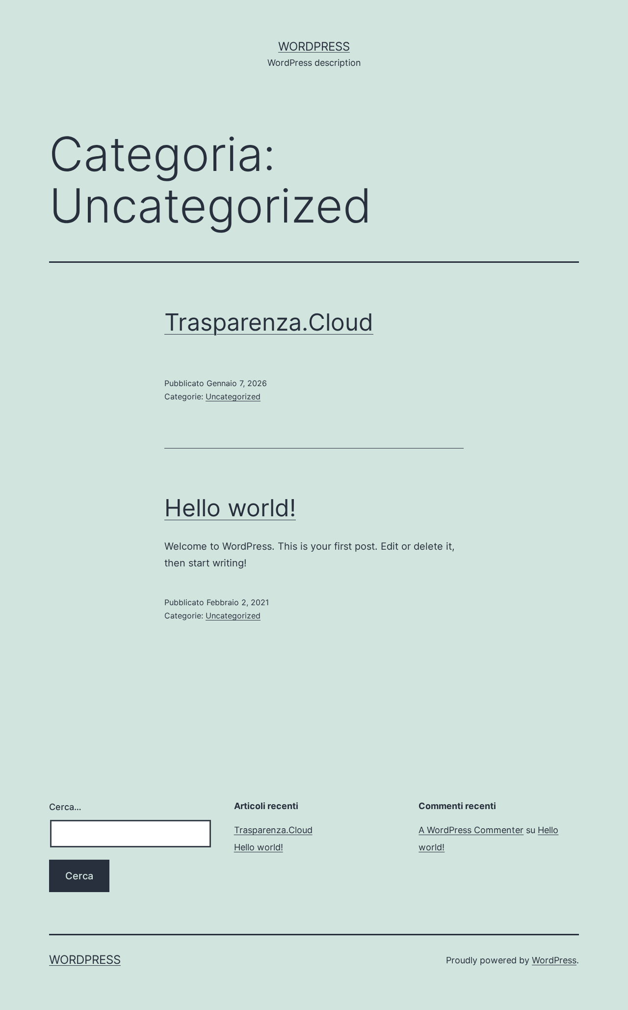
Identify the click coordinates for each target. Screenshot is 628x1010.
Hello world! (230, 507)
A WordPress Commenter (471, 830)
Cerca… (65, 807)
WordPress (314, 46)
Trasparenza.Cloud (268, 322)
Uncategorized (233, 396)
